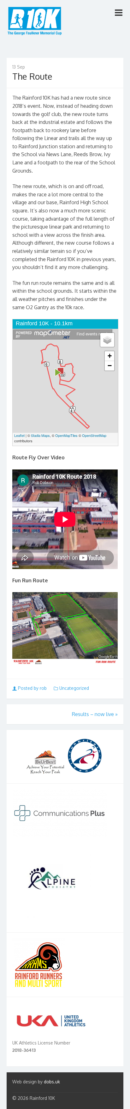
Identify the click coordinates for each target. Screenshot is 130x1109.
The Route (32, 76)
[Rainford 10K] (35, 22)
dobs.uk (52, 1081)
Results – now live (95, 714)
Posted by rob (32, 688)
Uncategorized (74, 688)
